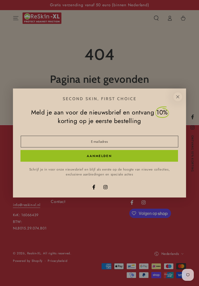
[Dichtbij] (177, 97)
